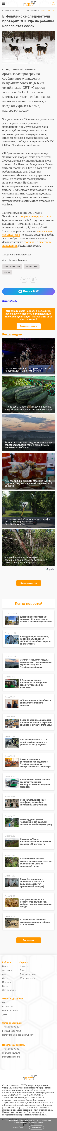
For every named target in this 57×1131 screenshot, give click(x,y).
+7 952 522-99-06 (10, 1027)
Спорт (5, 978)
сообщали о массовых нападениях (26, 243)
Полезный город (27, 974)
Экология (7, 970)
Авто (4, 974)
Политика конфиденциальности (18, 1035)
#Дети (7, 272)
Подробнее (18, 1127)
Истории (6, 982)
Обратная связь (27, 978)
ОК (53, 10)
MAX (43, 10)
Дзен (4, 1014)
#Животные (31, 266)
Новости (23, 966)
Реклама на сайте (11, 1057)
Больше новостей (29, 583)
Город (5, 966)
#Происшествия (12, 266)
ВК (48, 10)
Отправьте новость (28, 326)
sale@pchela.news (11, 1053)
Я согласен (36, 1127)
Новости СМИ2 (9, 300)
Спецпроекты (9, 990)
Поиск (22, 970)
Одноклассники (10, 1010)
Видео (5, 986)
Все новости (28, 940)
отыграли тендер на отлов (34, 216)
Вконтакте (7, 1006)
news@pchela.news (11, 1031)
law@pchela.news (37, 1114)
